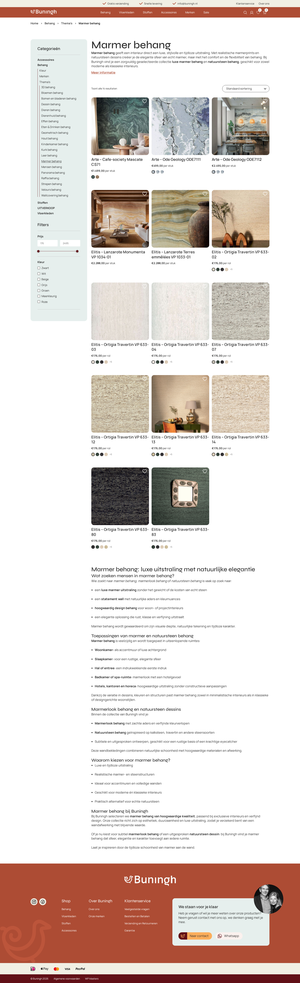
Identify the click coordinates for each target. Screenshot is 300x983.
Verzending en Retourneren (140, 923)
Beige (45, 279)
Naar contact (199, 936)
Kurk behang (49, 150)
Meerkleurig (49, 296)
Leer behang (49, 155)
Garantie (129, 930)
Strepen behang (51, 184)
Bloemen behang (52, 93)
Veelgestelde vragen (136, 909)
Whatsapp (231, 936)
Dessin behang (50, 104)
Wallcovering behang (54, 195)
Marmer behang (51, 161)
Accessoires (169, 12)
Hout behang (49, 138)
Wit (43, 274)
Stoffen (147, 12)
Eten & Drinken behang (55, 127)
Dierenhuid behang (53, 116)
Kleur (42, 70)
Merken (190, 12)
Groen (45, 290)
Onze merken (97, 916)
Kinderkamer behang (54, 144)
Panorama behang (53, 173)
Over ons (264, 3)
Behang (105, 12)
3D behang (48, 87)
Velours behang (51, 190)
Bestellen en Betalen (137, 916)
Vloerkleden (126, 12)
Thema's (66, 23)
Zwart (45, 268)
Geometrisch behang (54, 133)
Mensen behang (51, 167)
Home (34, 23)
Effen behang (49, 121)
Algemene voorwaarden (67, 978)
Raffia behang (50, 178)
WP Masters (91, 978)
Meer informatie (103, 72)
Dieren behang (50, 110)
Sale (206, 12)
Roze (44, 302)
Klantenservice (245, 3)
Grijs (44, 285)
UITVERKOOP (46, 208)
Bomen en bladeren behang (58, 98)
